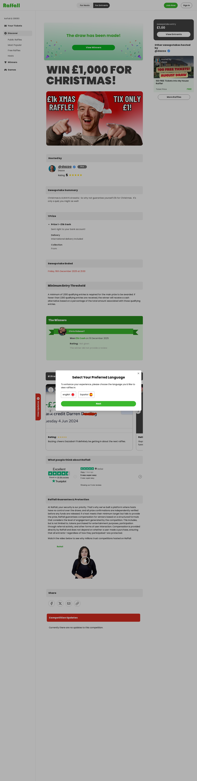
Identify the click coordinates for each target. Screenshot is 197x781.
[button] (68, 394)
